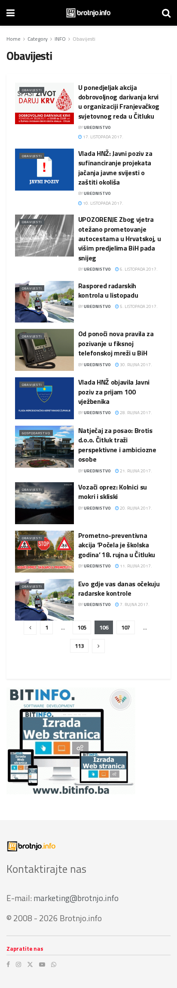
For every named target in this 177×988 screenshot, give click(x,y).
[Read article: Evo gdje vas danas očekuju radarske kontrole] (44, 600)
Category (37, 39)
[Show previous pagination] (30, 628)
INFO (60, 39)
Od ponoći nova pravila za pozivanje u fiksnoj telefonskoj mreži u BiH (116, 343)
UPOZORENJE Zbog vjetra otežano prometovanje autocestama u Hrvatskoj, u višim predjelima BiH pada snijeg (119, 238)
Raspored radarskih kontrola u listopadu (108, 290)
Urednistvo (97, 127)
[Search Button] (166, 13)
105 (81, 627)
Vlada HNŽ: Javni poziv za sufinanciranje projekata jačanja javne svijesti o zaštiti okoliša (115, 167)
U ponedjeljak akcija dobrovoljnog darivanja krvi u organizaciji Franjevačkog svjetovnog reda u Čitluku (118, 101)
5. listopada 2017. (138, 306)
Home (13, 39)
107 (125, 627)
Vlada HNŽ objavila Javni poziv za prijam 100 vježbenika (114, 391)
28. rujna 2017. (135, 412)
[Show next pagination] (98, 646)
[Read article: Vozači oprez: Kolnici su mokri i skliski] (44, 503)
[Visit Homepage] (88, 12)
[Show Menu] (10, 13)
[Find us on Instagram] (18, 964)
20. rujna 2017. (135, 508)
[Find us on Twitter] (30, 964)
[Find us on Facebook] (8, 964)
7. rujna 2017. (134, 604)
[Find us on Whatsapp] (53, 964)
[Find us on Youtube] (42, 964)
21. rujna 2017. (135, 471)
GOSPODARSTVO (36, 433)
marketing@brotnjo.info (76, 898)
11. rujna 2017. (135, 566)
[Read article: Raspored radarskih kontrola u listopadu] (44, 302)
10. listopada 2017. (102, 203)
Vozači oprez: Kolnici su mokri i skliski (112, 491)
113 (79, 646)
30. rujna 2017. (135, 364)
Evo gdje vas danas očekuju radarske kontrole (119, 588)
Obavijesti (84, 39)
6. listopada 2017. (138, 269)
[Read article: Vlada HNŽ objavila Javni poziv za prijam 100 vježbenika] (44, 398)
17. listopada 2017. (102, 137)
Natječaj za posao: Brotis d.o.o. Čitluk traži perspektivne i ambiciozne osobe (117, 444)
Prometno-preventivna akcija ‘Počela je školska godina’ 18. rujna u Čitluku (116, 545)
